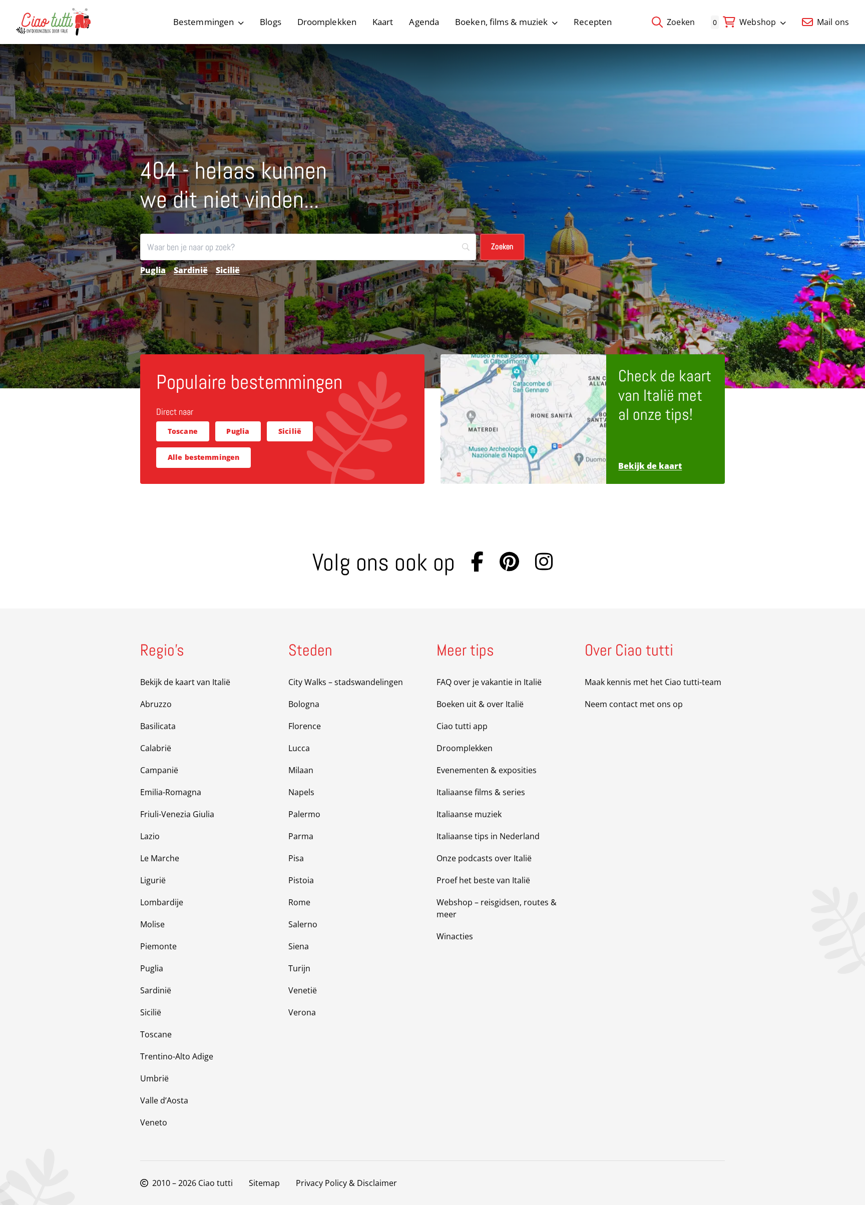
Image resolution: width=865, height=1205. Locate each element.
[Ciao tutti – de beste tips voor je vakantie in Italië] (53, 22)
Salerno (302, 924)
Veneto (153, 1122)
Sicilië (228, 270)
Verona (302, 1012)
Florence (304, 726)
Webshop (757, 22)
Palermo (304, 814)
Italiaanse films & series (481, 792)
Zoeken (680, 22)
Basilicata (158, 726)
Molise (152, 924)
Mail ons (832, 22)
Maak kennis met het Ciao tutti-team (653, 682)
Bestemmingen (203, 22)
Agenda (424, 22)
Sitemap (264, 1182)
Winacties (455, 936)
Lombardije (161, 902)
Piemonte (158, 946)
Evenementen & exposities (487, 770)
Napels (301, 792)
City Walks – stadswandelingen (345, 682)
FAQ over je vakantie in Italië (489, 682)
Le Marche (159, 858)
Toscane (183, 431)
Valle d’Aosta (164, 1100)
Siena (298, 946)
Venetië (302, 990)
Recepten (593, 22)
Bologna (303, 704)
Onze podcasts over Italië (484, 858)
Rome (299, 902)
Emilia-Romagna (170, 792)
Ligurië (153, 880)
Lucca (299, 748)
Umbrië (154, 1078)
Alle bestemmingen (204, 457)
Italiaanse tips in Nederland (488, 836)
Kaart (382, 22)
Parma (300, 836)
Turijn (299, 968)
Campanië (159, 770)
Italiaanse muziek (469, 814)
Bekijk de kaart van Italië (185, 682)
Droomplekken (326, 22)
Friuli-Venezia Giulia (177, 814)
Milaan (300, 770)
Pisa (296, 858)
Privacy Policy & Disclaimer (346, 1182)
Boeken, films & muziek (501, 22)
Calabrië (155, 748)
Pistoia (301, 880)
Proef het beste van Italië (483, 880)
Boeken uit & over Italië (480, 704)
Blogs (270, 22)
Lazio (150, 836)
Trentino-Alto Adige (176, 1056)
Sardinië (191, 270)
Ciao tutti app (462, 726)
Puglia (153, 270)
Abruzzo (156, 704)
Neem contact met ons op (634, 704)
